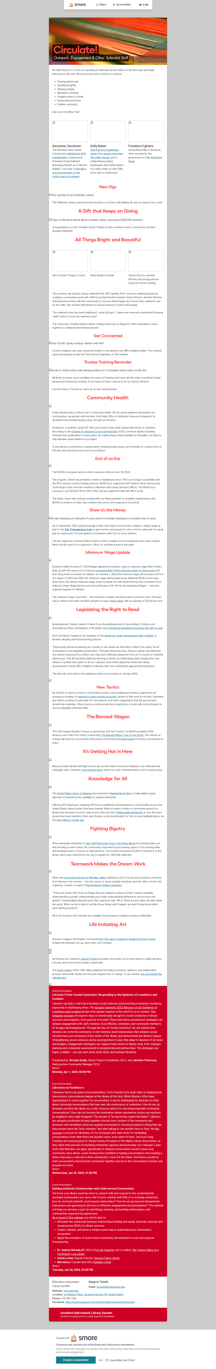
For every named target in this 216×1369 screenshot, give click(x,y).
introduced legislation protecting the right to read (136, 628)
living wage (117, 600)
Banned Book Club (120, 793)
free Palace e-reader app (70, 820)
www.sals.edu (70, 1290)
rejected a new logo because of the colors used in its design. (69, 172)
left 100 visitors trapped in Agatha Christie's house (127, 939)
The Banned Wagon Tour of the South (122, 735)
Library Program (90, 958)
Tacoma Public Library (107, 1258)
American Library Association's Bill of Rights (128, 635)
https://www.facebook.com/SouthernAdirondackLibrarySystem (100, 1302)
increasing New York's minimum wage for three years (125, 570)
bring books (127, 739)
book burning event (92, 769)
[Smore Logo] (78, 4)
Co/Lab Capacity (104, 1250)
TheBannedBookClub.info (129, 812)
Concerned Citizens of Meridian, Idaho (84, 877)
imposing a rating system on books (97, 696)
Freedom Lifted (102, 1262)
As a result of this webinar (67, 1217)
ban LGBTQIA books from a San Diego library (111, 843)
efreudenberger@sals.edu (111, 1286)
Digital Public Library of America (74, 793)
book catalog (64, 970)
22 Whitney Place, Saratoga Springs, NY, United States (93, 1294)
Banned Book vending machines (104, 885)
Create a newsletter (76, 1360)
